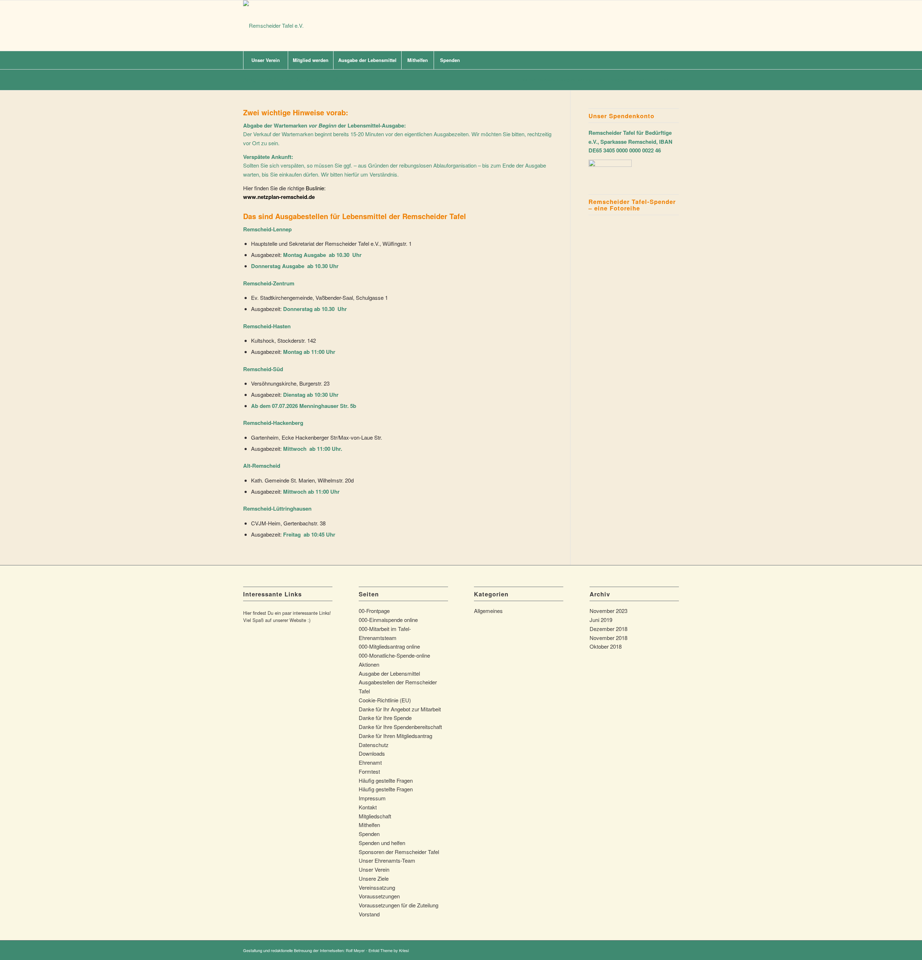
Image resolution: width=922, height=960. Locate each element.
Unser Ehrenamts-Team (387, 860)
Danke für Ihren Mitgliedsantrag (395, 735)
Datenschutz (374, 744)
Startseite (546, 80)
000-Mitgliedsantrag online (389, 646)
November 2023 (608, 610)
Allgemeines (488, 610)
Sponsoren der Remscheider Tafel (399, 851)
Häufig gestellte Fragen (386, 780)
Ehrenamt (370, 762)
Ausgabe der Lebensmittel (582, 80)
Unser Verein (374, 869)
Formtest (369, 771)
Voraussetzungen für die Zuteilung (398, 905)
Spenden (369, 833)
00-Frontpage (374, 610)
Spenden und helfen (382, 842)
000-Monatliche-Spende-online (394, 655)
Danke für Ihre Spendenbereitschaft (400, 726)
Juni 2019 (601, 619)
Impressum (372, 798)
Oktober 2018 (606, 646)
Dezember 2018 (608, 628)
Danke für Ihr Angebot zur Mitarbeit (400, 709)
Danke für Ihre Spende (385, 717)
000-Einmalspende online (388, 619)
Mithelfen (369, 824)
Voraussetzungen (379, 896)
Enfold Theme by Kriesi (388, 950)
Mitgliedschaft (375, 816)
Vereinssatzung (377, 887)
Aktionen (369, 664)
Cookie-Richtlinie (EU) (385, 700)
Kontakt (368, 807)
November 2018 (608, 637)
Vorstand (369, 914)
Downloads (372, 753)
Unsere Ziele (374, 878)
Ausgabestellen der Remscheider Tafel (292, 79)
